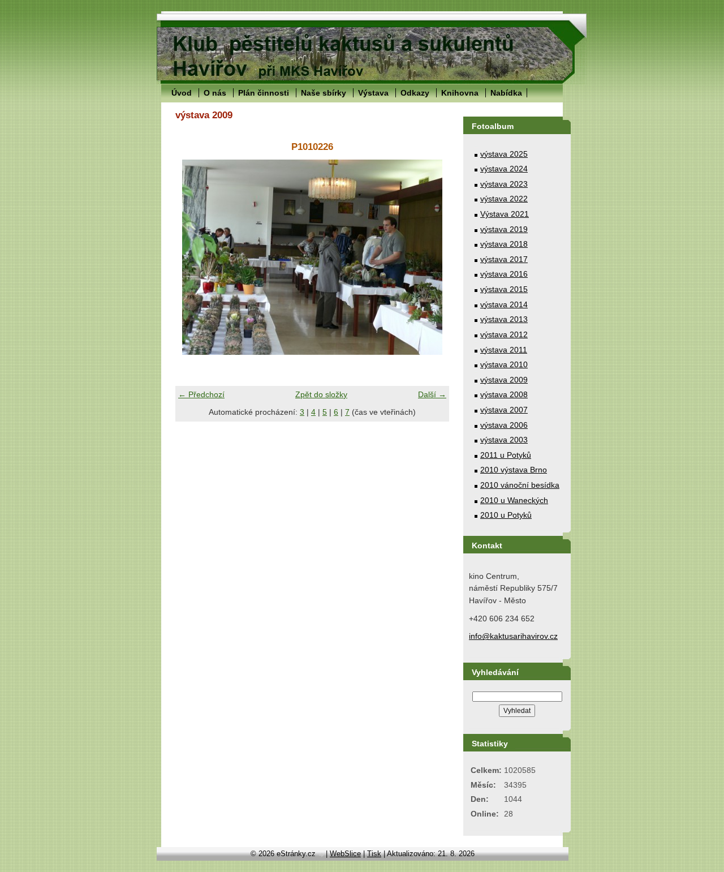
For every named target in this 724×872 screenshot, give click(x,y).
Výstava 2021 (504, 213)
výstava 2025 (504, 153)
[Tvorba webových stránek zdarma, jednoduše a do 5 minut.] (322, 854)
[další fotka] (430, 257)
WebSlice (345, 853)
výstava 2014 (504, 304)
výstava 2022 (504, 198)
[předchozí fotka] (193, 257)
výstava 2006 (504, 424)
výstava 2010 (504, 364)
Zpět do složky (321, 394)
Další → (432, 394)
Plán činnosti (263, 92)
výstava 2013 (504, 319)
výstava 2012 (504, 334)
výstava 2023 (504, 183)
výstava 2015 (504, 289)
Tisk (374, 853)
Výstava (373, 92)
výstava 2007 (504, 409)
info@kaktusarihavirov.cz (513, 636)
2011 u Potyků (505, 454)
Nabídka (506, 92)
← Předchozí (201, 394)
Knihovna (460, 92)
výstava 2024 (504, 168)
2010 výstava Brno (513, 469)
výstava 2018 (504, 243)
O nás (215, 92)
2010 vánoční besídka (519, 484)
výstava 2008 (504, 394)
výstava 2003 (504, 439)
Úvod (181, 92)
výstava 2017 (504, 259)
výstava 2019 (504, 229)
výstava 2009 (504, 379)
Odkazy (414, 92)
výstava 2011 (503, 349)
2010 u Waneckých (514, 500)
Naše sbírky (323, 92)
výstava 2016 (504, 273)
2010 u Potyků (506, 514)
